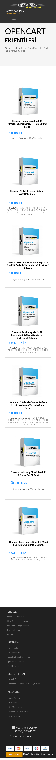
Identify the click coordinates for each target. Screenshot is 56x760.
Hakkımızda (13, 648)
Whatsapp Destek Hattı (23, 737)
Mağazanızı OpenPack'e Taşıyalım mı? (24, 684)
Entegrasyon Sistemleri (19, 712)
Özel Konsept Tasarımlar (17, 621)
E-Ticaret (13, 703)
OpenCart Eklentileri (15, 616)
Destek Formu (14, 679)
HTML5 (10, 635)
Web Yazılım (14, 698)
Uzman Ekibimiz (14, 652)
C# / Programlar (15, 707)
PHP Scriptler (14, 716)
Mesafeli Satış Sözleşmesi (19, 657)
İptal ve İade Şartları (16, 662)
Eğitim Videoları (13, 630)
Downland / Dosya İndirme (18, 626)
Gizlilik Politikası (15, 666)
